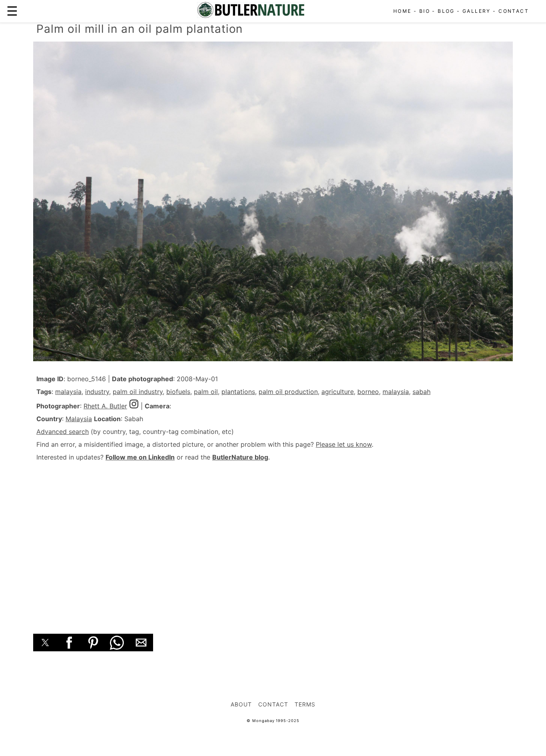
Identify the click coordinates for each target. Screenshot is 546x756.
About (241, 704)
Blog (446, 11)
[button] (45, 642)
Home (402, 11)
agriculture (337, 392)
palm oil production (288, 392)
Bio (424, 11)
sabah (421, 392)
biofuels (178, 392)
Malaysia (79, 419)
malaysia (68, 392)
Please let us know (344, 444)
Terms (305, 704)
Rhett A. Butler (105, 406)
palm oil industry (138, 392)
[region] (273, 539)
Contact (513, 11)
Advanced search (62, 432)
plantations (238, 392)
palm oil (206, 392)
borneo (368, 392)
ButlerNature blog (240, 457)
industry (97, 392)
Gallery (476, 11)
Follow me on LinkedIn (140, 457)
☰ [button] (12, 11)
